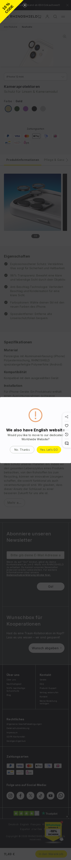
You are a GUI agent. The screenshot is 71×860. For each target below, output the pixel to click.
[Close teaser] (25, 5)
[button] (12, 12)
